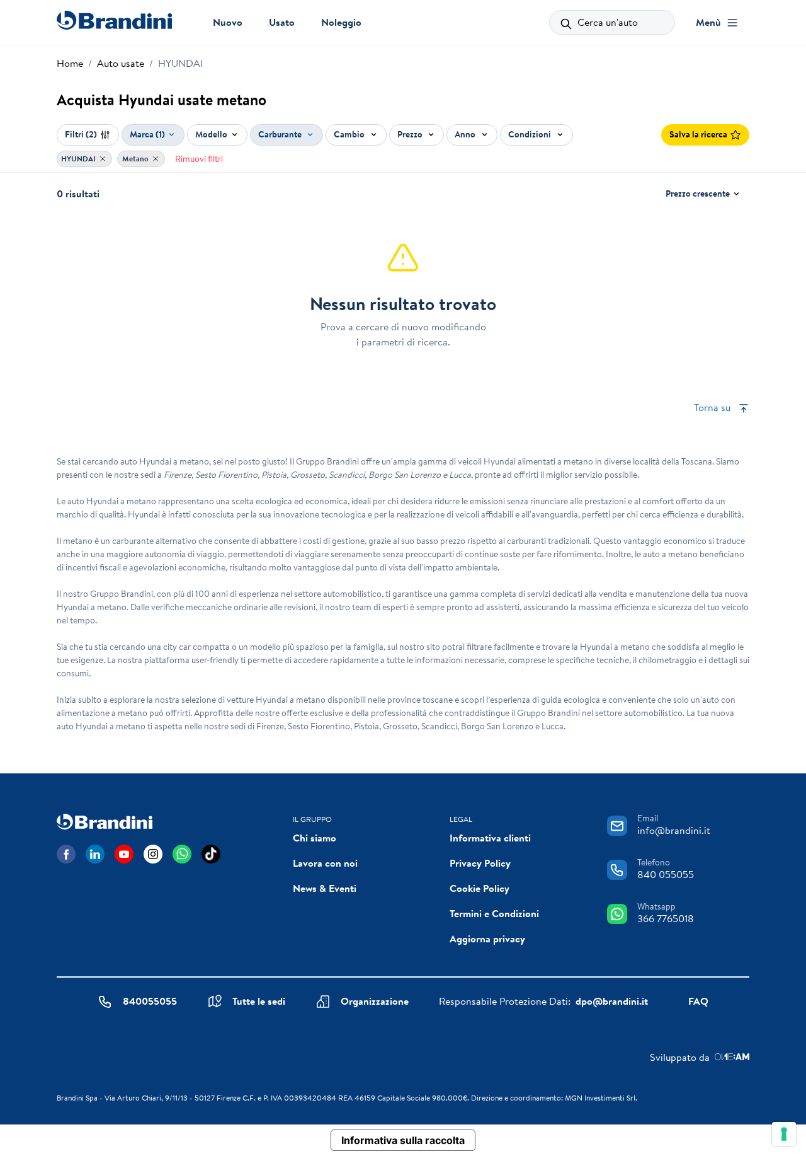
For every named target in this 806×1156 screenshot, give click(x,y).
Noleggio (341, 22)
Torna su (713, 407)
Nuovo (227, 22)
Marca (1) (147, 134)
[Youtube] (124, 854)
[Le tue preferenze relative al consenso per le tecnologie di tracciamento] (784, 1134)
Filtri (81, 134)
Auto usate (120, 63)
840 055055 (665, 874)
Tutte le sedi (258, 1001)
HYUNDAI (79, 158)
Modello (211, 134)
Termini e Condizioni (494, 913)
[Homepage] (114, 20)
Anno (466, 134)
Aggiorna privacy (487, 938)
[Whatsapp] (182, 854)
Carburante (281, 134)
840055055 (150, 1001)
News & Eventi (324, 888)
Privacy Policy (480, 863)
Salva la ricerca (698, 134)
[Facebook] (66, 854)
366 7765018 (665, 918)
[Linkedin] (95, 854)
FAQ (698, 1001)
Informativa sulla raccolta (403, 1140)
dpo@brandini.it (612, 1001)
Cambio (350, 134)
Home (70, 63)
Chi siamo (314, 838)
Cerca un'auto (606, 22)
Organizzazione (375, 1001)
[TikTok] (211, 854)
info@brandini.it (673, 830)
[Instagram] (153, 854)
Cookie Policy (479, 888)
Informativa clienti (490, 838)
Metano (136, 158)
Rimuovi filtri (199, 159)
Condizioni (530, 134)
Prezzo (410, 134)
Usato (282, 22)
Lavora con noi (325, 863)
